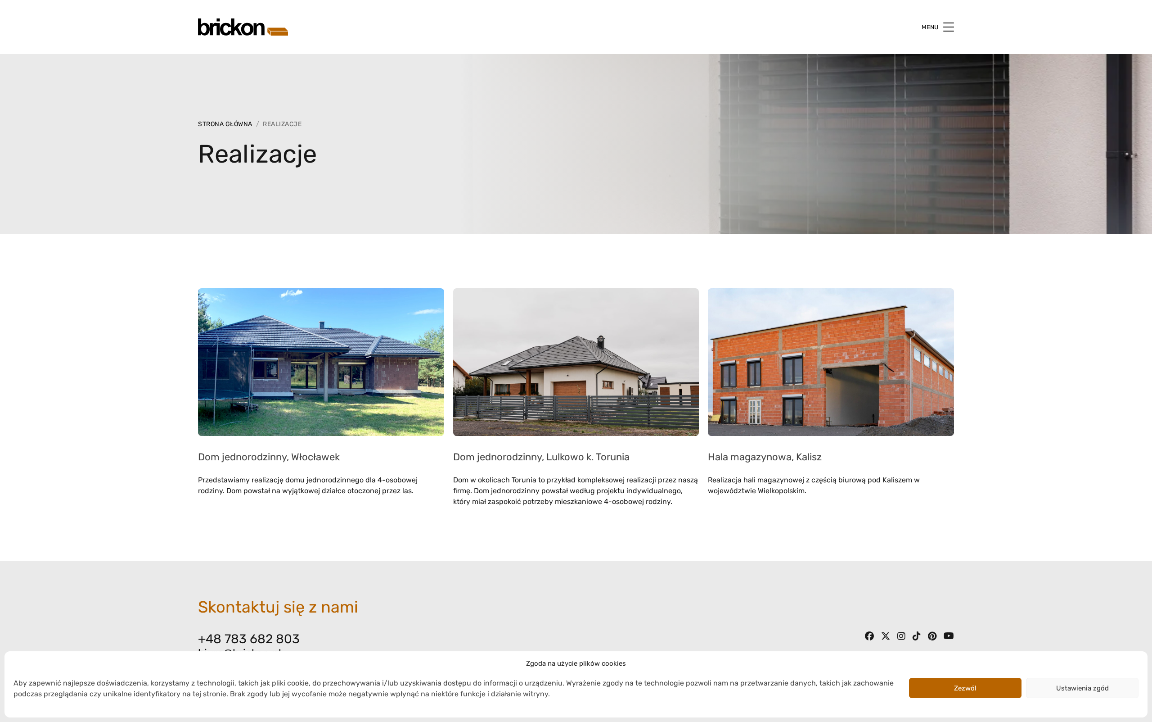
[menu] (948, 27)
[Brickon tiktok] (917, 637)
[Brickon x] (885, 637)
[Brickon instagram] (901, 637)
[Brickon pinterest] (932, 637)
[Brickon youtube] (949, 637)
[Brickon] (243, 26)
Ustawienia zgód (1082, 688)
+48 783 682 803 (249, 638)
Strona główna (225, 124)
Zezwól (965, 688)
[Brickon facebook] (869, 637)
